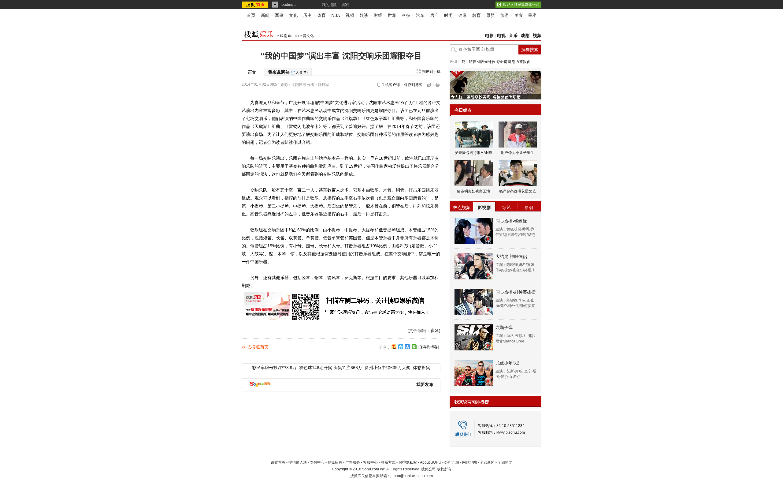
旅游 (504, 15)
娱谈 (364, 15)
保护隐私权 (408, 462)
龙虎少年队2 (507, 363)
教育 (476, 15)
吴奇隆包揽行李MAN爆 (473, 153)
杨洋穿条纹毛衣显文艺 (517, 191)
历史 (307, 15)
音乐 (513, 35)
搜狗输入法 (297, 462)
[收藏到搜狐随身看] (414, 346)
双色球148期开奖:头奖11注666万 (330, 367)
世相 (392, 15)
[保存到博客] (428, 347)
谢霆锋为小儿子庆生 (517, 153)
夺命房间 (503, 62)
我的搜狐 (329, 5)
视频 (350, 15)
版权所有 (444, 469)
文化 (293, 15)
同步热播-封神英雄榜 (515, 292)
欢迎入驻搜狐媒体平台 (521, 4)
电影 (489, 35)
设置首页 (278, 462)
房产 (434, 15)
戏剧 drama (289, 36)
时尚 (448, 15)
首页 (251, 15)
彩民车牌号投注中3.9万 (274, 367)
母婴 (490, 15)
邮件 (346, 5)
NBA (335, 15)
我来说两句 (288, 72)
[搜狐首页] (255, 4)
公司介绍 (451, 462)
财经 (378, 15)
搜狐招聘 (335, 462)
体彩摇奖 (421, 367)
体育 (321, 15)
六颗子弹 (504, 327)
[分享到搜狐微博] (394, 346)
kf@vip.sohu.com (510, 432)
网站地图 (469, 462)
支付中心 (317, 462)
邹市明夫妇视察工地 (473, 191)
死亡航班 (469, 62)
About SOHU (430, 462)
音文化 (308, 36)
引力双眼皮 (521, 62)
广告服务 (352, 462)
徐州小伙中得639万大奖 (387, 367)
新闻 (265, 15)
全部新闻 (487, 462)
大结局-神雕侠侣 (511, 256)
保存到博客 (413, 85)
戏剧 (525, 35)
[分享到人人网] (407, 346)
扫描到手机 (431, 71)
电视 (501, 35)
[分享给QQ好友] (400, 346)
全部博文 (505, 462)
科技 (406, 15)
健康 (462, 15)
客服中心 (370, 462)
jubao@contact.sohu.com (412, 476)
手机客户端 (390, 85)
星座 (532, 15)
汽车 (420, 15)
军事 (279, 15)
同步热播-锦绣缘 (511, 221)
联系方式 (388, 462)
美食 (518, 15)
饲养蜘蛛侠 (486, 62)
